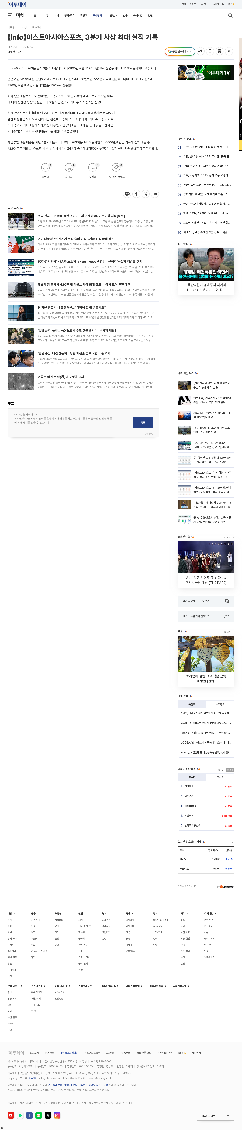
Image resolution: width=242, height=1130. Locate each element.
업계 (57, 926)
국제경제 (130, 919)
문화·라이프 (14, 985)
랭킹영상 (59, 998)
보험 (33, 932)
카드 (33, 944)
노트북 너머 (209, 957)
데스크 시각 (209, 938)
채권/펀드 (112, 15)
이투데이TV (61, 985)
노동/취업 (185, 938)
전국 (183, 944)
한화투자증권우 (192, 825)
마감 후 (207, 944)
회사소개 (34, 1052)
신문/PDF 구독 (217, 4)
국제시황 (137, 15)
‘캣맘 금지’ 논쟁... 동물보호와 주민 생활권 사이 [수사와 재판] (77, 330)
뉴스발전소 (37, 985)
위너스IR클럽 (133, 985)
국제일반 (130, 926)
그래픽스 (35, 1004)
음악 (10, 1011)
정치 (155, 913)
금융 (33, 913)
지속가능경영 (180, 985)
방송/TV (12, 998)
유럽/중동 (130, 951)
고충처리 (110, 1052)
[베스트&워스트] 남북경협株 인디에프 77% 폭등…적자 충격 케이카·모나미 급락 (212, 492)
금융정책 (35, 919)
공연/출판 (12, 1017)
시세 (56, 15)
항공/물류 (83, 944)
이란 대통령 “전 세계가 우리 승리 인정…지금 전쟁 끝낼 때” (75, 239)
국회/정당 (157, 926)
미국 (128, 932)
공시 (36, 15)
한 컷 (33, 1011)
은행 (33, 926)
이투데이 (12, 27)
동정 (183, 957)
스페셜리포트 (85, 985)
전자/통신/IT (84, 926)
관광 (10, 992)
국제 (128, 913)
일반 (150, 15)
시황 (46, 15)
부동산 (58, 913)
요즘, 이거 (36, 998)
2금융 (34, 938)
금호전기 (189, 795)
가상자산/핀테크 (39, 951)
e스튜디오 (60, 992)
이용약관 (49, 1052)
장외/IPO (69, 15)
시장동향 (59, 919)
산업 (80, 913)
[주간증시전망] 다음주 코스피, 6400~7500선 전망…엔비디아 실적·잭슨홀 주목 (90, 262)
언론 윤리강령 (55, 1084)
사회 (183, 913)
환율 (125, 15)
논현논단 (208, 919)
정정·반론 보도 (144, 1052)
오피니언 (208, 913)
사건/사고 (185, 932)
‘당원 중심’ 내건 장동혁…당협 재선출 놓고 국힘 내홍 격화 (74, 353)
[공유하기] (201, 51)
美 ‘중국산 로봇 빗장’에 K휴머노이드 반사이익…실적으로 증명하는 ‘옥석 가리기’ (212, 462)
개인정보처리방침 (69, 1052)
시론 (206, 932)
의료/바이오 (84, 957)
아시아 (129, 944)
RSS (230, 4)
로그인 (183, 4)
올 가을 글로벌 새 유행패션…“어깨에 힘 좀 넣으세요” (72, 307)
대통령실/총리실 (161, 919)
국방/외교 (157, 932)
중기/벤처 (83, 963)
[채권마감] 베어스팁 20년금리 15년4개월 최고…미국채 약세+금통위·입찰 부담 (212, 507)
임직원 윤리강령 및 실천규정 (93, 1084)
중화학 (81, 938)
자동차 (81, 932)
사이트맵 (196, 1052)
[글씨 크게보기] (229, 51)
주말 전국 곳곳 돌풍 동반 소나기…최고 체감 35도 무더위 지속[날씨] (81, 216)
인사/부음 (185, 951)
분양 (57, 938)
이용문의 (125, 1052)
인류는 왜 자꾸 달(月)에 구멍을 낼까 (61, 377)
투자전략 (97, 15)
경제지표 (106, 926)
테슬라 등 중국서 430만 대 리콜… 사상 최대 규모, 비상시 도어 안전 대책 (84, 285)
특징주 (83, 15)
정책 (57, 932)
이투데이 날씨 (156, 985)
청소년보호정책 (92, 1052)
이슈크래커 (36, 992)
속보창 (204, 4)
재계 (80, 919)
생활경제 (106, 932)
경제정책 (106, 919)
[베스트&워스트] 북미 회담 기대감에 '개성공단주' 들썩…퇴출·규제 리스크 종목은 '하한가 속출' (212, 477)
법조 (183, 919)
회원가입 (193, 4)
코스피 (191, 777)
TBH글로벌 (191, 805)
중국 (128, 938)
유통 (80, 951)
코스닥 (220, 777)
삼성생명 (189, 815)
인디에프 (189, 786)
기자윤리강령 (70, 1084)
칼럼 (206, 951)
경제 (104, 913)
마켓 (20, 15)
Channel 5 (109, 985)
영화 (10, 1004)
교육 (183, 926)
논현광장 (208, 926)
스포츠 (11, 1023)
